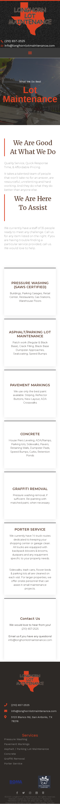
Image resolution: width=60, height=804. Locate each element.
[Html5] (43, 793)
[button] (30, 53)
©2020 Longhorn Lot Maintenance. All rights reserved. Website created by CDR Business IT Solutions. (30, 798)
